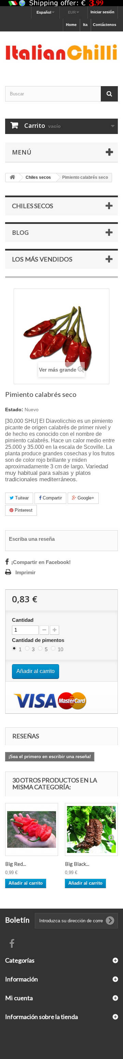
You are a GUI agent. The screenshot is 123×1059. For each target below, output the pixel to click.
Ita (85, 25)
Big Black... (77, 864)
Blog (20, 232)
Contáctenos (104, 25)
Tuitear (21, 497)
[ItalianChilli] (61, 53)
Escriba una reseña (32, 539)
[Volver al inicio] (12, 177)
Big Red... (15, 864)
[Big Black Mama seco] (91, 829)
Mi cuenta (19, 998)
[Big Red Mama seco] (31, 829)
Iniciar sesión (102, 12)
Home (71, 25)
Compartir (51, 497)
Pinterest (22, 510)
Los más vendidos (42, 259)
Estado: (14, 409)
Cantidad (22, 620)
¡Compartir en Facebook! (41, 562)
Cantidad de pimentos (39, 640)
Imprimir (25, 572)
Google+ (85, 497)
